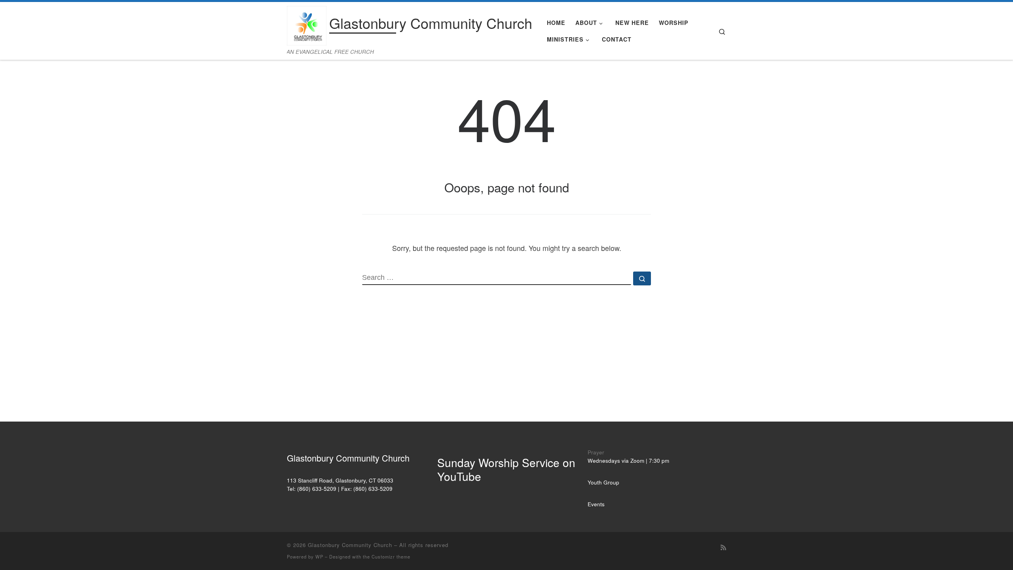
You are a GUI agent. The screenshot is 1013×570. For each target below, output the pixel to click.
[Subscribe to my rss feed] (723, 547)
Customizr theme (391, 556)
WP (319, 556)
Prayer (596, 452)
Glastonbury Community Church (350, 545)
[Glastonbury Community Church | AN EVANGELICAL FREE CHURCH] (306, 23)
